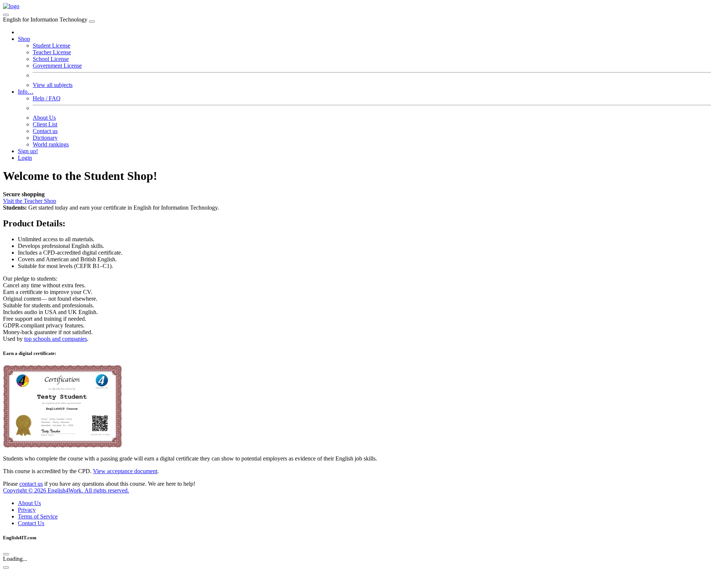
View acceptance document (125, 471)
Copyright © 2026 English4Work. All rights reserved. (66, 490)
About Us (44, 117)
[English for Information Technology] (11, 6)
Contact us (45, 131)
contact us (31, 484)
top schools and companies (55, 339)
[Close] (92, 21)
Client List (45, 124)
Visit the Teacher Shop (29, 201)
